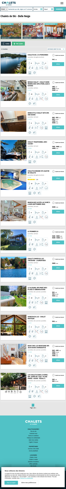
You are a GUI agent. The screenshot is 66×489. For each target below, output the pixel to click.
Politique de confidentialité (33, 438)
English (31, 442)
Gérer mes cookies (33, 440)
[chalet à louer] (9, 5)
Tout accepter (11, 483)
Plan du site (33, 431)
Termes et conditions (33, 435)
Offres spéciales (33, 464)
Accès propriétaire (33, 451)
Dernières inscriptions (33, 461)
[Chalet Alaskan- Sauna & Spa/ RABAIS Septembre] (11, 33)
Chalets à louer (33, 457)
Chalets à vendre (33, 459)
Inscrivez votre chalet (33, 448)
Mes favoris (33, 466)
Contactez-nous (33, 433)
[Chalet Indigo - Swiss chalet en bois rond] (33, 33)
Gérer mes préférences (28, 482)
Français (36, 442)
